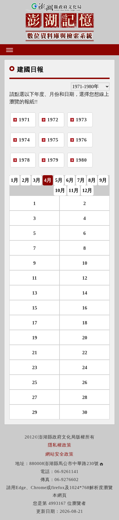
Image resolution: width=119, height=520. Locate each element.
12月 (87, 190)
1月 (14, 180)
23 (34, 367)
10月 (60, 190)
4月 (47, 180)
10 (84, 263)
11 (34, 278)
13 (34, 293)
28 (84, 397)
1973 (81, 119)
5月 (59, 180)
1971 (24, 119)
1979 (52, 160)
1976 (81, 140)
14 (84, 293)
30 (84, 412)
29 (34, 412)
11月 (74, 190)
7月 (81, 180)
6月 (70, 180)
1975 (52, 140)
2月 (25, 180)
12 (84, 278)
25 (34, 382)
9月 (103, 180)
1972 (52, 119)
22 (84, 352)
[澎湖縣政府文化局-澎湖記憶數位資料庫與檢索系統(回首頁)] (59, 21)
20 (84, 337)
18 (84, 322)
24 (84, 367)
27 (34, 397)
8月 (92, 180)
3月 (36, 180)
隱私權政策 (59, 445)
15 (34, 308)
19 (34, 337)
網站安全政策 (59, 454)
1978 (24, 160)
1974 (24, 140)
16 (84, 308)
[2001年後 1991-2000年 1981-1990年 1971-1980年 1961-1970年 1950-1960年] (90, 86)
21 (34, 352)
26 (84, 382)
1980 (81, 160)
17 (34, 322)
